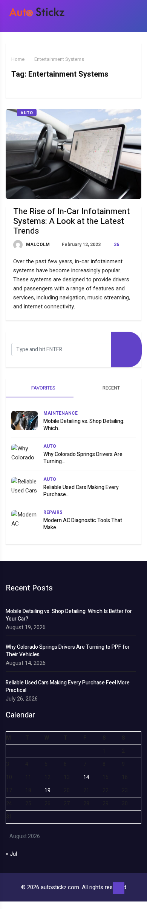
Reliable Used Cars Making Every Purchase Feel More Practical (68, 686)
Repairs (53, 512)
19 (47, 790)
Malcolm (37, 244)
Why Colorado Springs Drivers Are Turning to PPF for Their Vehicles (68, 650)
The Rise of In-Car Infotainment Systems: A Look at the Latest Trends (71, 221)
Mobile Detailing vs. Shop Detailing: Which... (83, 424)
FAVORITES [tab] (42, 387)
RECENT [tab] (110, 387)
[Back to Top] (118, 888)
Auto (27, 113)
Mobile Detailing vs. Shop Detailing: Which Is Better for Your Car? (69, 615)
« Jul (11, 854)
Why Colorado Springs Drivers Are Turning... (82, 457)
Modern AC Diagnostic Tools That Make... (82, 524)
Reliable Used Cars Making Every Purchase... (81, 490)
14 (86, 777)
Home (17, 59)
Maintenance (60, 413)
